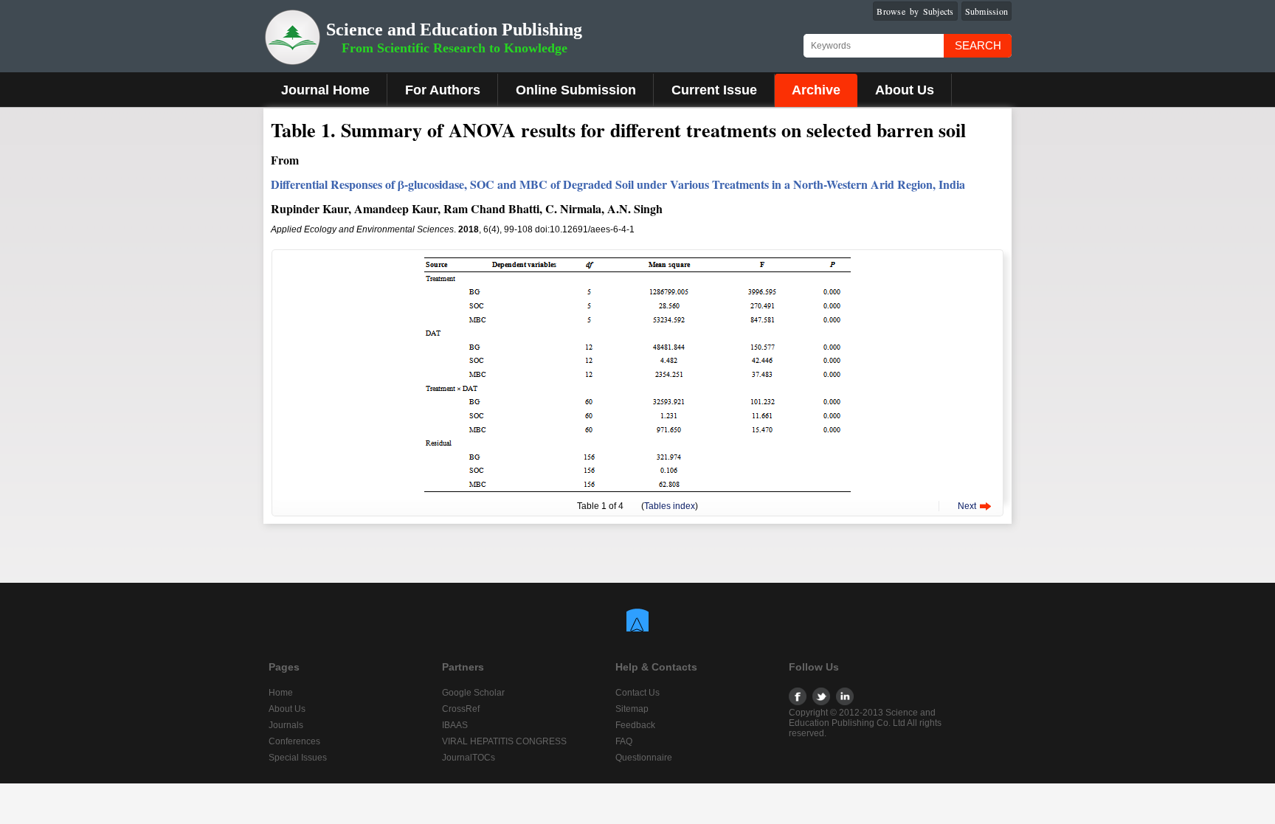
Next (967, 506)
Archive (816, 90)
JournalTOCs (468, 757)
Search (978, 45)
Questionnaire (643, 757)
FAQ (623, 741)
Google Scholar (473, 693)
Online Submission (576, 90)
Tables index (669, 506)
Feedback (635, 725)
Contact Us (637, 693)
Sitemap (632, 709)
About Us (904, 90)
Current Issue (714, 90)
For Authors (442, 90)
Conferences (294, 741)
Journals (286, 725)
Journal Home (325, 90)
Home (281, 693)
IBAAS (455, 725)
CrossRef (461, 709)
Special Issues (298, 757)
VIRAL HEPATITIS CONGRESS (504, 741)
